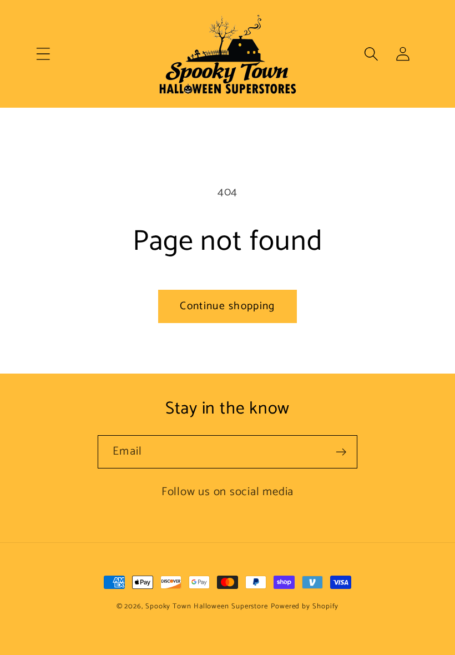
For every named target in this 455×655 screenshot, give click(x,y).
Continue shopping (227, 306)
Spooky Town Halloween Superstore (206, 606)
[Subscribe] (341, 452)
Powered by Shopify (304, 606)
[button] (43, 53)
